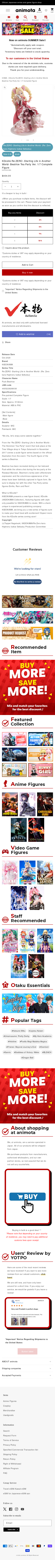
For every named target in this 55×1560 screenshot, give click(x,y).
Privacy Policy (9, 1445)
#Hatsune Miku (18, 1030)
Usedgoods (8, 1415)
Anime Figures (10, 1401)
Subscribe (11, 1530)
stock (17, 154)
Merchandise (9, 1410)
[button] (8, 10)
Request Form (9, 1435)
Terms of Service (11, 1440)
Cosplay (7, 1405)
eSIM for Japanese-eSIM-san (16, 1493)
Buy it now (27, 272)
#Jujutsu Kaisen (36, 1030)
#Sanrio (7, 1052)
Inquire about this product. (17, 247)
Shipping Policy (10, 1454)
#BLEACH (46, 1052)
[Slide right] (33, 140)
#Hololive (12, 1041)
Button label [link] (27, 1351)
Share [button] (8, 342)
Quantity (5, 181)
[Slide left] (22, 140)
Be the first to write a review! (27, 581)
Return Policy (9, 1459)
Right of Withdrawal (12, 1463)
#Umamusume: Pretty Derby (17, 1036)
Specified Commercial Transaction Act (20, 1449)
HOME (4, 78)
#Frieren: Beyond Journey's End (21, 1047)
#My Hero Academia (42, 1036)
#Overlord (43, 1047)
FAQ (5, 1473)
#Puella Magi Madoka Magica (33, 1041)
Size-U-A (7, 154)
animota (23, 1555)
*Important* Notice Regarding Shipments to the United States (26, 291)
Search (6, 1430)
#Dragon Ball (27, 1057)
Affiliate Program (11, 1468)
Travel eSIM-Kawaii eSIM (14, 1488)
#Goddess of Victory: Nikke (26, 1052)
